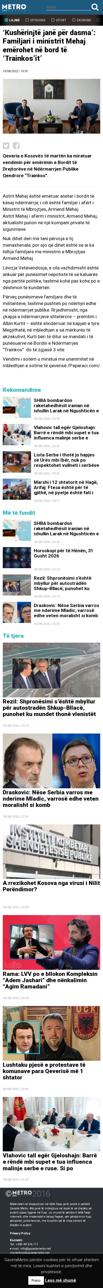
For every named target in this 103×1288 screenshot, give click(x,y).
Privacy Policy (20, 1233)
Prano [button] (36, 1280)
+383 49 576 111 (27, 1244)
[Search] (95, 7)
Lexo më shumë (60, 1280)
